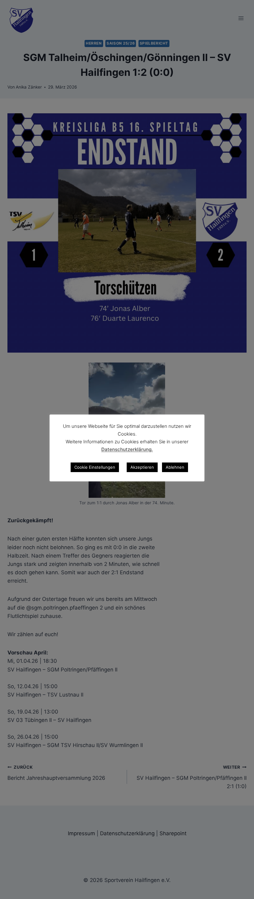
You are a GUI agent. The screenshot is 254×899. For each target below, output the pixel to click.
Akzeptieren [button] (142, 467)
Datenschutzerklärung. (127, 449)
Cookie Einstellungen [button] (94, 467)
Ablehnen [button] (175, 467)
